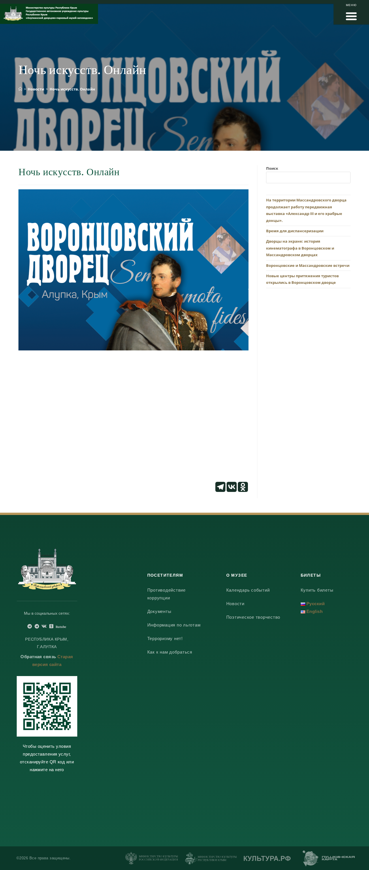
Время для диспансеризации (294, 230)
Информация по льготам (174, 624)
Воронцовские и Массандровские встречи (307, 265)
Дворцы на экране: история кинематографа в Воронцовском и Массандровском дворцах (300, 248)
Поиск (272, 168)
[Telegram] (220, 487)
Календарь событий (248, 590)
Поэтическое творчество (253, 617)
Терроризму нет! (165, 638)
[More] (254, 487)
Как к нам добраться (169, 652)
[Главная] (20, 89)
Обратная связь (38, 656)
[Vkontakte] (232, 487)
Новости (235, 603)
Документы (159, 611)
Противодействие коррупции (166, 594)
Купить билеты (317, 590)
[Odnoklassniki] (243, 487)
